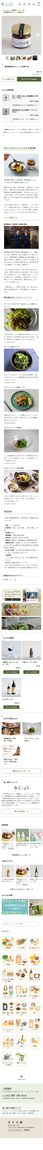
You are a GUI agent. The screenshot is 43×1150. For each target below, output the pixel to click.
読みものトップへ (20, 771)
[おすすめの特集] (15, 907)
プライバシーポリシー (15, 1130)
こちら (16, 552)
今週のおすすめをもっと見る (20, 889)
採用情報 (31, 1113)
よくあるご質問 (9, 1095)
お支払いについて (19, 1091)
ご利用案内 (7, 1088)
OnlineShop (7, 10)
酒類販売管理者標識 (28, 1098)
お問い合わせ (21, 1095)
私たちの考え (20, 811)
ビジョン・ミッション (10, 1111)
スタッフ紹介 (21, 1113)
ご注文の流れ (7, 1091)
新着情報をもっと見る (20, 855)
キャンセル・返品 (32, 1091)
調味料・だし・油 (18, 10)
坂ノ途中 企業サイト (11, 1108)
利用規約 (27, 1130)
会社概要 (32, 1111)
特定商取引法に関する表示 (11, 1098)
